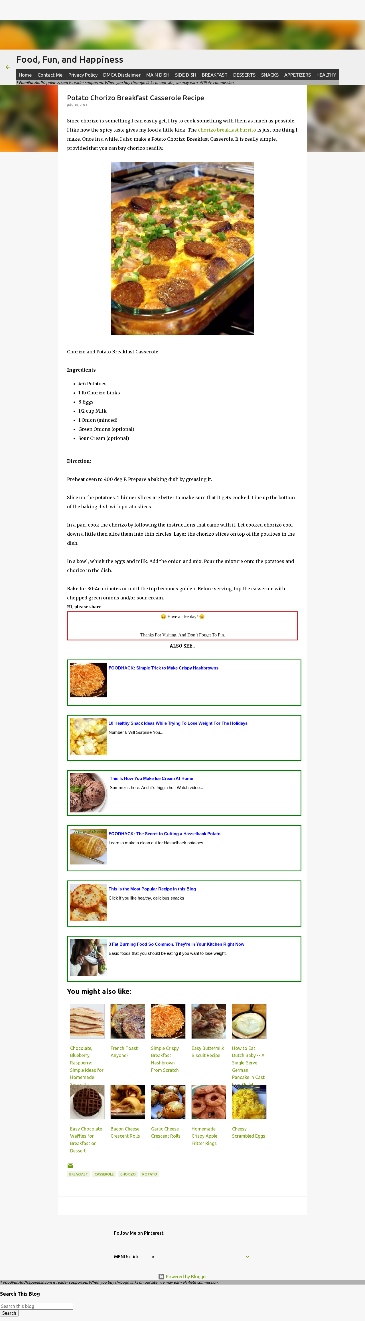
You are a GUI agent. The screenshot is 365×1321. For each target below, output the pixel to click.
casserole (104, 1174)
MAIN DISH (157, 74)
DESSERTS (244, 74)
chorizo (128, 1174)
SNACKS (270, 74)
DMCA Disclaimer (122, 74)
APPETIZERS (297, 74)
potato (149, 1174)
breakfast (78, 1174)
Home (25, 74)
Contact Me (50, 74)
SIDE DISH (185, 74)
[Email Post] (70, 1168)
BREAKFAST (215, 74)
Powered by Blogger (186, 1276)
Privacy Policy (83, 74)
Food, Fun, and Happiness (69, 59)
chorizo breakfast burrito (227, 130)
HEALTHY (326, 74)
